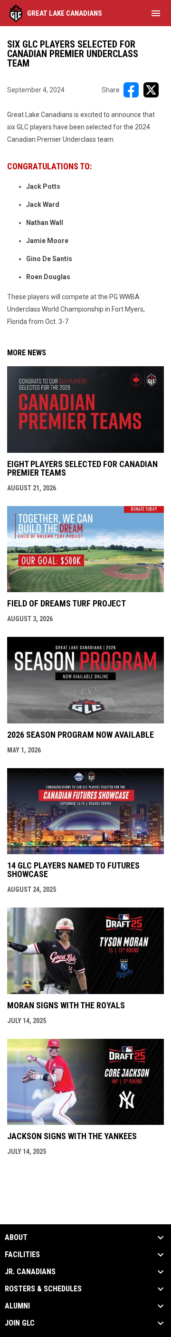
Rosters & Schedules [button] (43, 1289)
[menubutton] (156, 13)
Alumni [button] (17, 1306)
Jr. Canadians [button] (30, 1272)
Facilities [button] (22, 1255)
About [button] (16, 1237)
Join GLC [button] (20, 1323)
